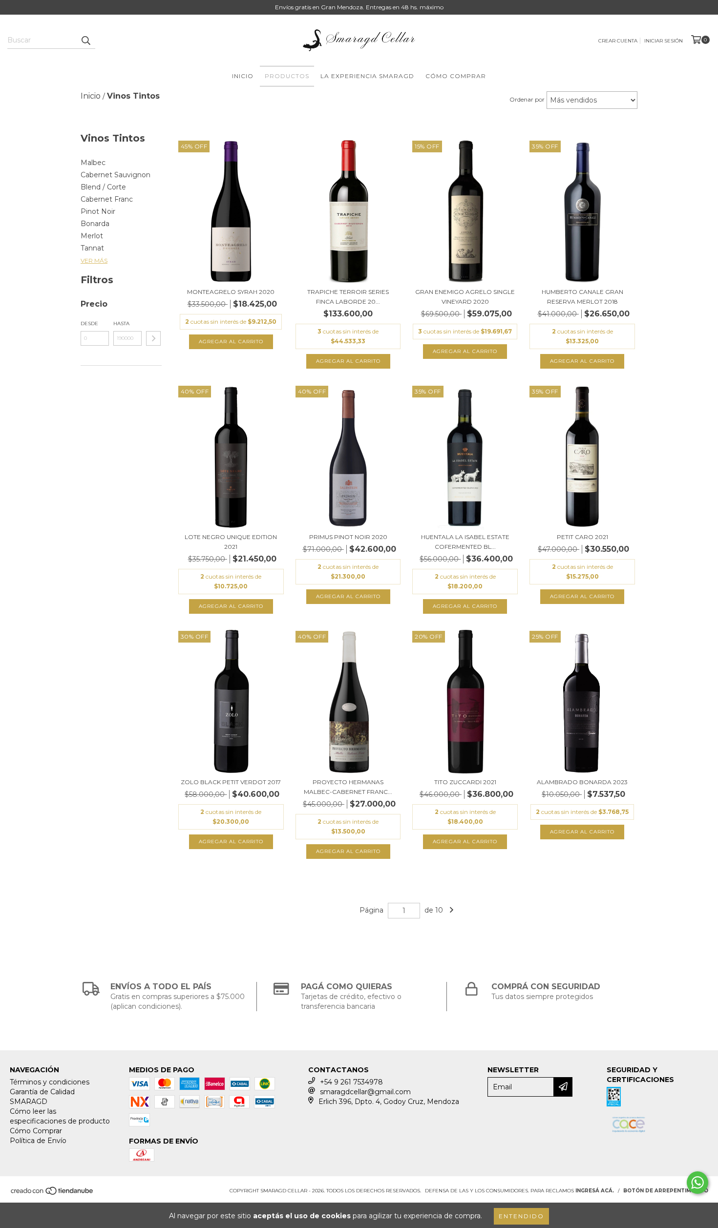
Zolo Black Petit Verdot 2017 (231, 782)
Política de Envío (38, 1140)
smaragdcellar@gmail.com (365, 1091)
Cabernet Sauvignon (115, 174)
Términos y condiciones (49, 1082)
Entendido (521, 1216)
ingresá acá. (594, 1190)
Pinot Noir (98, 211)
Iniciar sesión (663, 41)
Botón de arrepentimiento (665, 1190)
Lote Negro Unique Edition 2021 (231, 541)
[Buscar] (85, 40)
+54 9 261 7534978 (351, 1082)
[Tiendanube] (52, 1193)
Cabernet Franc (107, 199)
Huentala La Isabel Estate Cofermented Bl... (465, 541)
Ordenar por (527, 99)
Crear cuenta (617, 41)
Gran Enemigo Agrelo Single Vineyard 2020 (465, 296)
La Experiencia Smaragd (367, 76)
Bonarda (95, 223)
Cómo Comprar (455, 76)
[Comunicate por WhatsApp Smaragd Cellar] (697, 1182)
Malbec (93, 162)
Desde (89, 323)
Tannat (92, 248)
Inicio (242, 76)
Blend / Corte (103, 187)
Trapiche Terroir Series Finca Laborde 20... (348, 296)
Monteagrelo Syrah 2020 (231, 291)
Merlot (92, 235)
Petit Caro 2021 (582, 537)
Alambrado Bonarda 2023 (582, 782)
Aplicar (153, 338)
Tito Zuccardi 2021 (465, 782)
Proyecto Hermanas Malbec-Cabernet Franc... (348, 786)
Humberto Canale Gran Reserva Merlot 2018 (582, 296)
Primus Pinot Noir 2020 (348, 537)
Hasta (121, 323)
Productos (287, 76)
